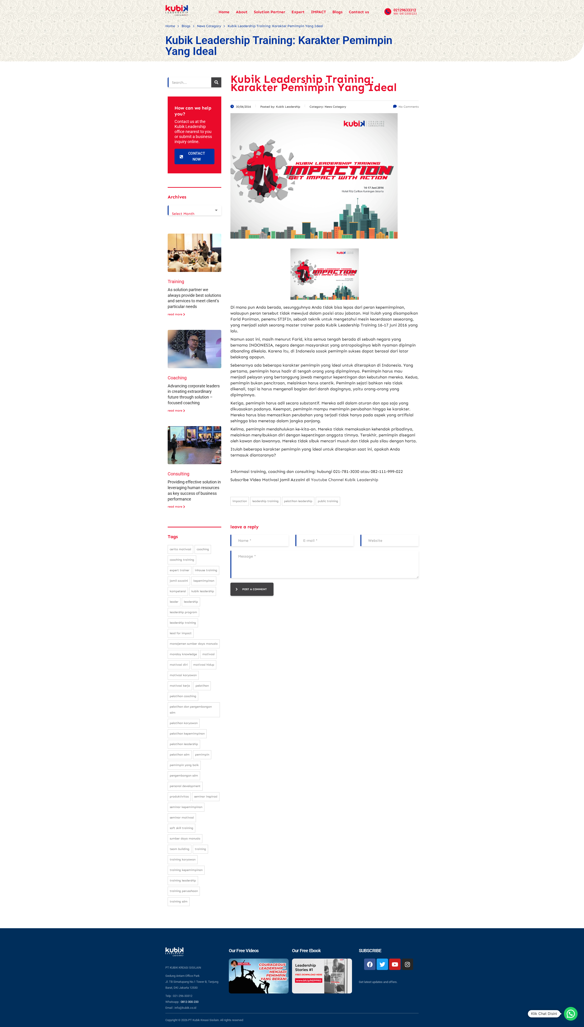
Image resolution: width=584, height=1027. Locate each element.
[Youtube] (395, 964)
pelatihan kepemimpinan (187, 733)
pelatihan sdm (180, 754)
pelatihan (202, 685)
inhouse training (206, 570)
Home (224, 12)
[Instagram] (407, 964)
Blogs (337, 12)
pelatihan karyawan (184, 723)
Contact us (359, 12)
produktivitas (179, 796)
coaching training (182, 559)
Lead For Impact (181, 633)
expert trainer (179, 570)
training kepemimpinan (186, 870)
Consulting (178, 474)
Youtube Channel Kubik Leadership (344, 479)
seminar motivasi (182, 817)
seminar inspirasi (205, 796)
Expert (298, 12)
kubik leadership (202, 591)
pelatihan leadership (298, 501)
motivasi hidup (203, 664)
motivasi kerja (180, 685)
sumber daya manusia (185, 838)
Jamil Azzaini (179, 580)
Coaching (177, 378)
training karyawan (183, 859)
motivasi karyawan (183, 675)
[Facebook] (369, 964)
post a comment (254, 589)
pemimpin (202, 754)
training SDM (179, 901)
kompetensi (178, 591)
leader (174, 601)
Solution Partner (269, 12)
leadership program (183, 612)
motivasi (208, 654)
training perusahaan (184, 891)
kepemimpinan (203, 580)
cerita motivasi (180, 549)
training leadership (183, 880)
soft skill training (181, 828)
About (242, 12)
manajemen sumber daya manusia (194, 643)
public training (328, 501)
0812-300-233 (189, 1002)
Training (176, 281)
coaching (203, 549)
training (200, 849)
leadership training (265, 501)
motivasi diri (179, 664)
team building (179, 849)
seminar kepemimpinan (186, 807)
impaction (239, 501)
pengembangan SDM (184, 775)
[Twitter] (382, 964)
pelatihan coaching (183, 696)
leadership (191, 601)
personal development (185, 786)
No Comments (409, 106)
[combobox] (194, 210)
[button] (571, 1014)
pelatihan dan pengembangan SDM (191, 709)
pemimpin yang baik (184, 765)
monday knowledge (183, 654)
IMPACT (318, 12)
